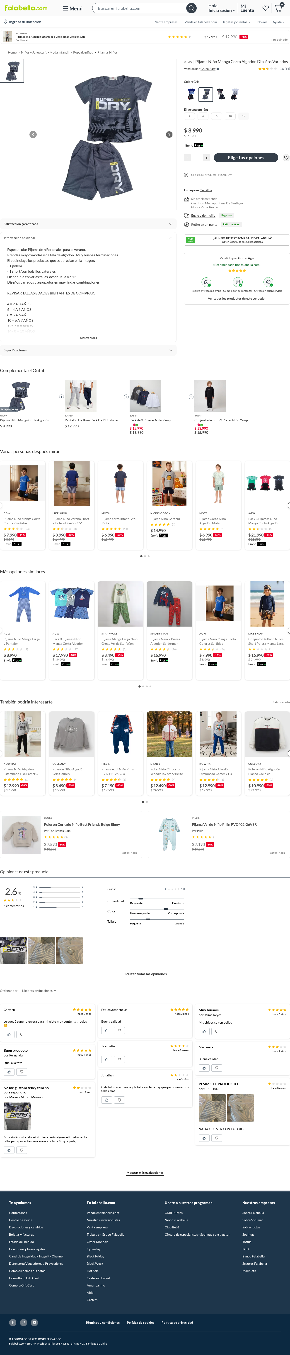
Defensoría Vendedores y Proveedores (36, 1263)
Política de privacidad (177, 1322)
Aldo (90, 1292)
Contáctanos (18, 1213)
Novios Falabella (176, 1220)
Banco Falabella (253, 1256)
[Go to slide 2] (145, 556)
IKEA (246, 1249)
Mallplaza (249, 1271)
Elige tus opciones (246, 157)
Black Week (95, 1263)
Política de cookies (140, 1322)
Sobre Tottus (251, 1227)
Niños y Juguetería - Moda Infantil (45, 52)
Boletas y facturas (21, 1234)
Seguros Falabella (254, 1263)
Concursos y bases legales (27, 1249)
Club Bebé (172, 1227)
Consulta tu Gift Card (24, 1278)
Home (12, 52)
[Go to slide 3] (149, 556)
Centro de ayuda (20, 1220)
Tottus (246, 1242)
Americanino (96, 1285)
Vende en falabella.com (103, 1213)
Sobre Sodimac (252, 1220)
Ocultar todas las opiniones (145, 974)
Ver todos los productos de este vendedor (237, 298)
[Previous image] (33, 134)
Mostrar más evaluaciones (145, 1172)
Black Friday (95, 1256)
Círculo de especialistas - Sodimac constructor (197, 1234)
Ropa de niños (83, 52)
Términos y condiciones (103, 1322)
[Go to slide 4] (150, 686)
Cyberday (93, 1249)
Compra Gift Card (21, 1285)
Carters (92, 1300)
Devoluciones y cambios (26, 1227)
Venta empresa (97, 1227)
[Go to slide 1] (141, 556)
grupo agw (246, 258)
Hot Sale (93, 1271)
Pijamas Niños (107, 52)
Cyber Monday (97, 1242)
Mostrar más (88, 338)
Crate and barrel (98, 1278)
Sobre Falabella (253, 1213)
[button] (144, 8)
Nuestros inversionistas (103, 1220)
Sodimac (248, 1234)
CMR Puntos (174, 1213)
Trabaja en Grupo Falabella (105, 1234)
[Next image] (169, 134)
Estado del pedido (21, 1242)
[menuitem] (233, 21)
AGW (188, 62)
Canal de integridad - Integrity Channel (36, 1256)
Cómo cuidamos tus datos (27, 1271)
